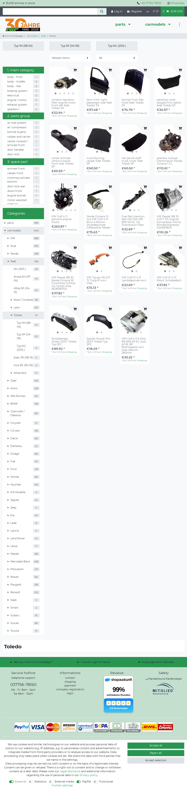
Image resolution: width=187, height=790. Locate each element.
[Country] (147, 11)
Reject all (156, 753)
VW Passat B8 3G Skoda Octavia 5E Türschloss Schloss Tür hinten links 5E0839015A (63, 283)
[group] (64, 81)
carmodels (156, 24)
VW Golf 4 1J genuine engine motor (61, 219)
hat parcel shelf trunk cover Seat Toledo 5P (132, 161)
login (70, 693)
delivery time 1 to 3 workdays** (33, 662)
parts (121, 24)
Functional (106, 781)
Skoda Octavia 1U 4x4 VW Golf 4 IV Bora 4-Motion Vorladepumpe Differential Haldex (98, 222)
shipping (70, 681)
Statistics (40, 781)
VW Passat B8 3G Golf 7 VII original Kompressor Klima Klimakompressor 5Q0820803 (169, 222)
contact (70, 677)
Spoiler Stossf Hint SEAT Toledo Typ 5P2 (98, 341)
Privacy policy (89, 775)
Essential (20, 781)
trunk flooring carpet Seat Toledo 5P (98, 161)
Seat (43, 36)
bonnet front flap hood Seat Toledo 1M (133, 102)
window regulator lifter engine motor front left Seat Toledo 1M (63, 104)
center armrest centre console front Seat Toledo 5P (62, 162)
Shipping (72, 116)
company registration (70, 689)
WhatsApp (177, 3)
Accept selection (155, 760)
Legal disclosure (70, 771)
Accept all (156, 745)
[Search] (101, 11)
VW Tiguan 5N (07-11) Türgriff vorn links (98, 280)
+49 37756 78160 (150, 3)
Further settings (62, 785)
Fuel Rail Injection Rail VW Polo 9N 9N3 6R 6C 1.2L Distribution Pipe (133, 220)
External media (64, 781)
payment (70, 685)
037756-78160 (23, 684)
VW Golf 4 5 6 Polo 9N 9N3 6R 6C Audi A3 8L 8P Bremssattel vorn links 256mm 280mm (134, 345)
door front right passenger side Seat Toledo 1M (99, 102)
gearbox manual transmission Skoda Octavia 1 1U (169, 161)
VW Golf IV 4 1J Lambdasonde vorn (134, 279)
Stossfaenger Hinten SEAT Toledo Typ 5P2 (64, 341)
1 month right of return (95, 662)
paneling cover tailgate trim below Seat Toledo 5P (169, 102)
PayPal (86, 781)
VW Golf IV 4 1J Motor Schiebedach (169, 279)
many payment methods (158, 662)
